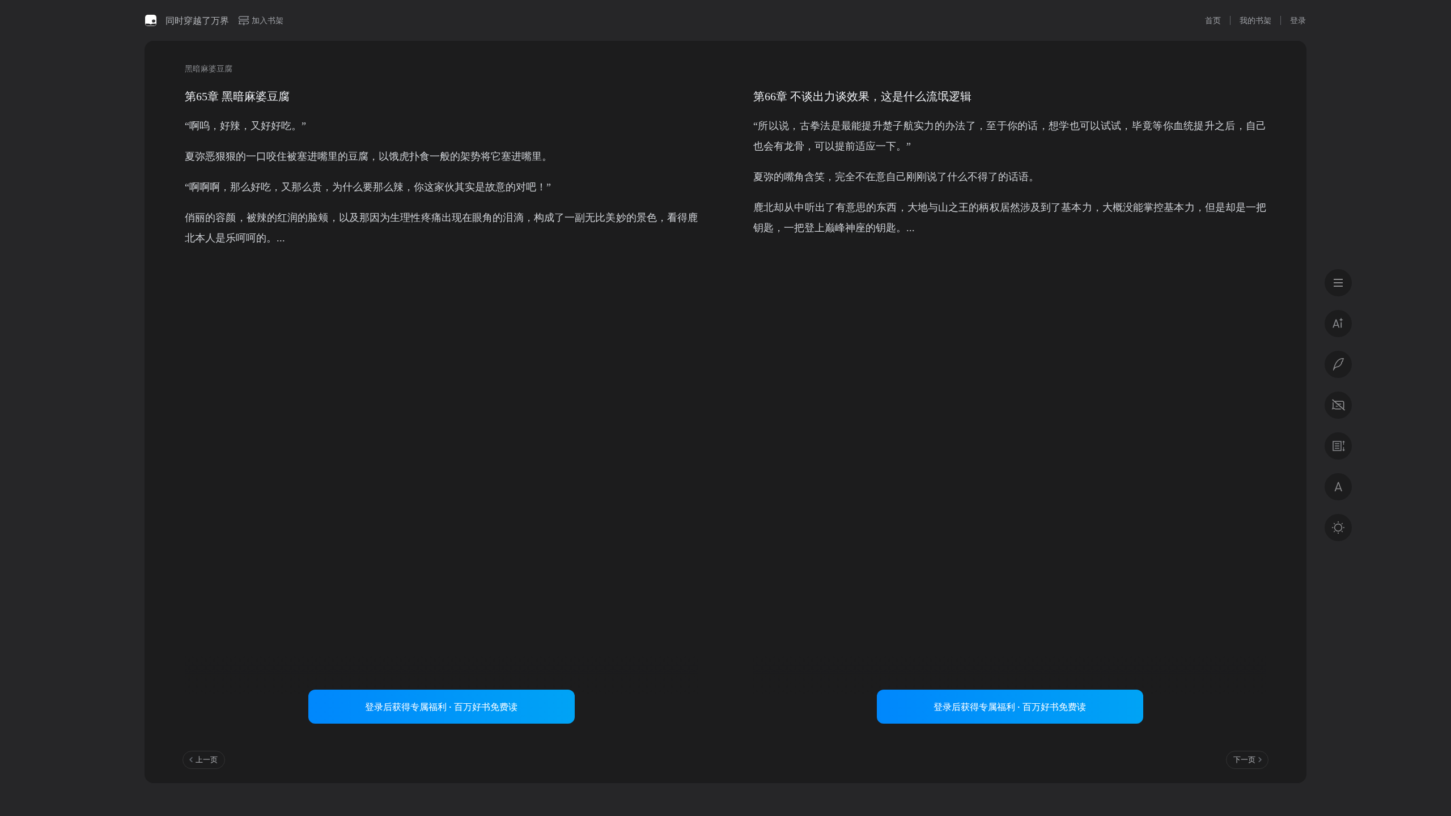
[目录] (1338, 282)
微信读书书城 (150, 20)
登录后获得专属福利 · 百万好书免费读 (441, 706)
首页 (1213, 20)
